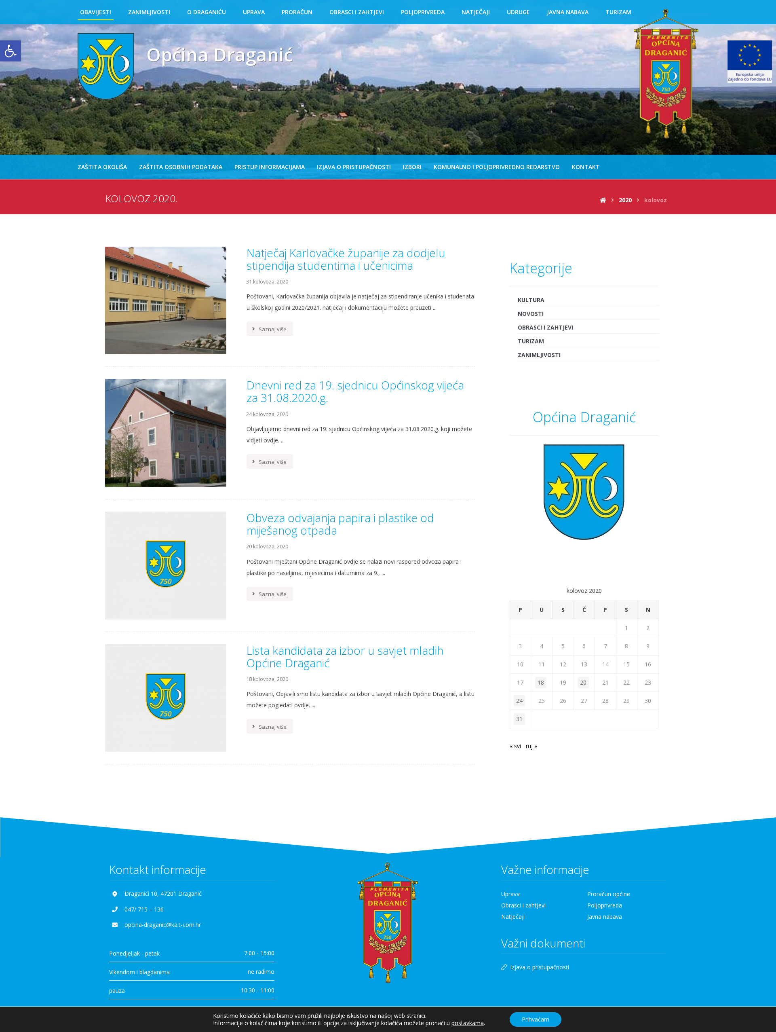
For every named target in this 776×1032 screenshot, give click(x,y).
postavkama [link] (467, 1023)
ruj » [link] (531, 746)
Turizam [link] (531, 341)
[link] (10, 50)
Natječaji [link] (513, 916)
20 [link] (583, 682)
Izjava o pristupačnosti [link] (539, 967)
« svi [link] (515, 746)
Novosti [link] (531, 313)
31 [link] (519, 719)
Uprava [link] (510, 894)
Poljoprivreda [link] (604, 905)
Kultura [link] (531, 300)
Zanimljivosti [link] (539, 355)
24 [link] (519, 700)
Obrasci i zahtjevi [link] (545, 327)
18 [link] (541, 682)
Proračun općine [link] (608, 894)
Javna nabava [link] (604, 916)
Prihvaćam (535, 1019)
